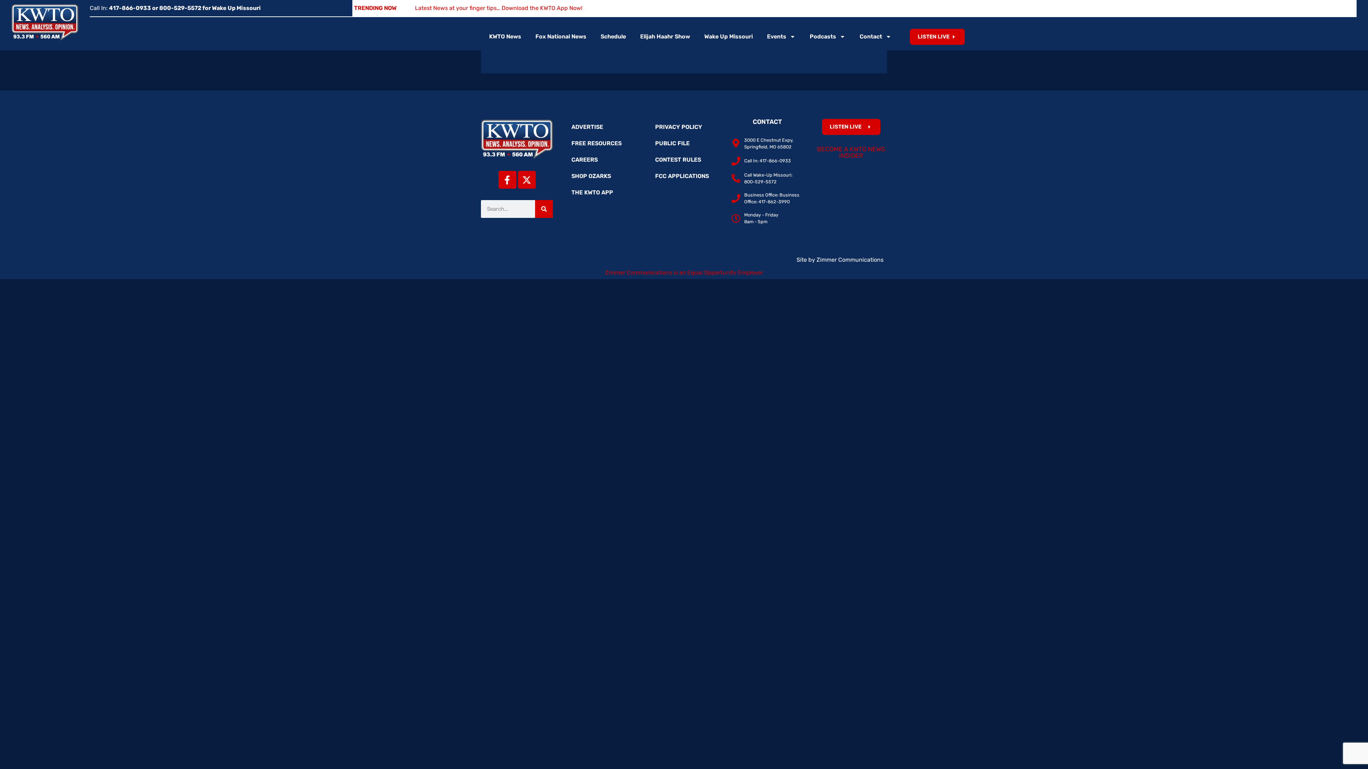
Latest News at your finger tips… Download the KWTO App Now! (498, 8)
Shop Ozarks (591, 176)
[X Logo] (527, 180)
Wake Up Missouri (728, 36)
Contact (871, 36)
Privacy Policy (678, 127)
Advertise (587, 127)
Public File (672, 143)
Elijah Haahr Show (665, 36)
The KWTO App (592, 192)
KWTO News (505, 36)
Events (776, 36)
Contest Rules (678, 159)
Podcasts (823, 36)
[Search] (544, 209)
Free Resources (596, 143)
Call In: (175, 8)
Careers (584, 159)
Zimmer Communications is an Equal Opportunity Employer (684, 272)
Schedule (613, 36)
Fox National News (560, 36)
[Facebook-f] (507, 180)
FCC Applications (682, 176)
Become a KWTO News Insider (851, 152)
